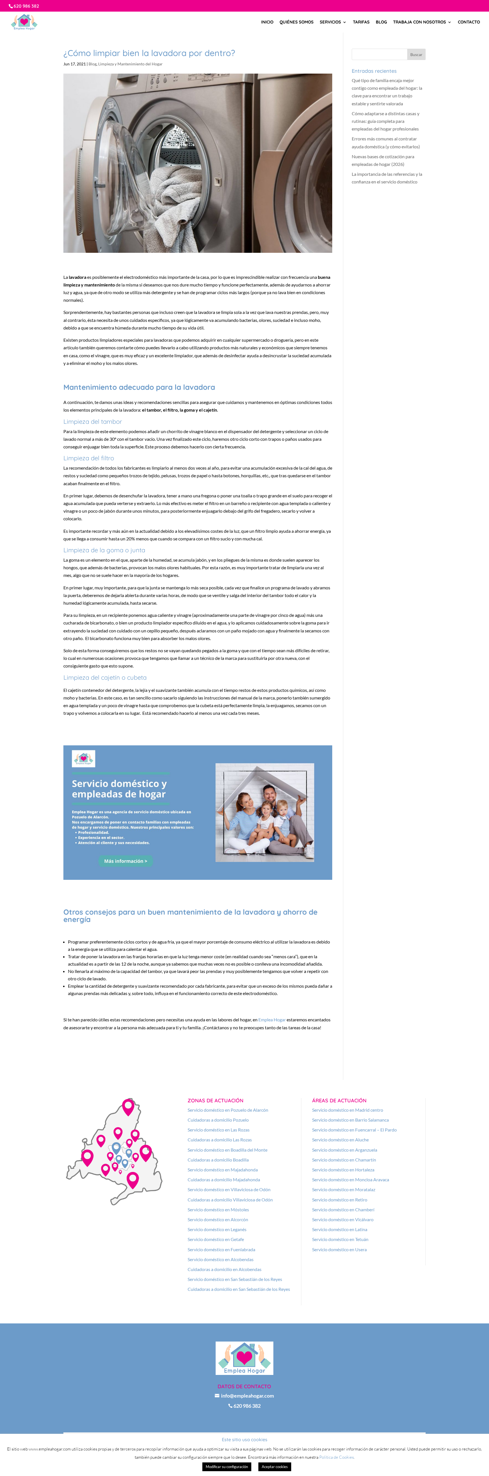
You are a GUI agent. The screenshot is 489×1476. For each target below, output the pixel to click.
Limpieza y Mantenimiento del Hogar (130, 63)
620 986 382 (26, 6)
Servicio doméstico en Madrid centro (347, 1110)
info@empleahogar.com (244, 1395)
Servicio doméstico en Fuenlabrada (221, 1249)
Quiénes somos (297, 22)
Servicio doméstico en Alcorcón (218, 1219)
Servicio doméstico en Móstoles (218, 1209)
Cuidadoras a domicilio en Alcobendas (224, 1269)
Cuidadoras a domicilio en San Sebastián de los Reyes (239, 1289)
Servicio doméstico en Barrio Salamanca (350, 1119)
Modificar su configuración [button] (227, 1466)
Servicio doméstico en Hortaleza (343, 1169)
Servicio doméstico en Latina (339, 1229)
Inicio (267, 22)
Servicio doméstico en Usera (339, 1249)
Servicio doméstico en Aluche (340, 1139)
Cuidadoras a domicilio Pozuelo (218, 1119)
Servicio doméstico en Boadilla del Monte (227, 1149)
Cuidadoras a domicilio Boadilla (218, 1159)
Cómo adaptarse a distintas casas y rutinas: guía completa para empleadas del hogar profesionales (385, 121)
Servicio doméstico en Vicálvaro (343, 1219)
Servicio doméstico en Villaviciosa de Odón (229, 1189)
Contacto (469, 22)
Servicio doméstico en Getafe (216, 1239)
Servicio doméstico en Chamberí (343, 1209)
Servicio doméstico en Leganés (217, 1229)
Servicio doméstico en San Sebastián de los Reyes (235, 1279)
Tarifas (361, 22)
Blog (381, 22)
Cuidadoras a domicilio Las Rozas (220, 1139)
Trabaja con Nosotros (419, 22)
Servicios (330, 22)
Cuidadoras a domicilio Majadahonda (224, 1179)
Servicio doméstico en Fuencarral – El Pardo (354, 1129)
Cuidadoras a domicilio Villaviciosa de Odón (230, 1199)
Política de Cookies (336, 1457)
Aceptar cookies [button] (275, 1466)
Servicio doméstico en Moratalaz (343, 1189)
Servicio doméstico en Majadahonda (223, 1169)
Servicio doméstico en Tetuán (340, 1239)
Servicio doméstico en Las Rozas (219, 1129)
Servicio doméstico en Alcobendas (221, 1259)
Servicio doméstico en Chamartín (344, 1159)
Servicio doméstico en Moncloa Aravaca (350, 1179)
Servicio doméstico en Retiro (339, 1199)
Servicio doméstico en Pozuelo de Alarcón (228, 1110)
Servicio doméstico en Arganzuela (344, 1149)
